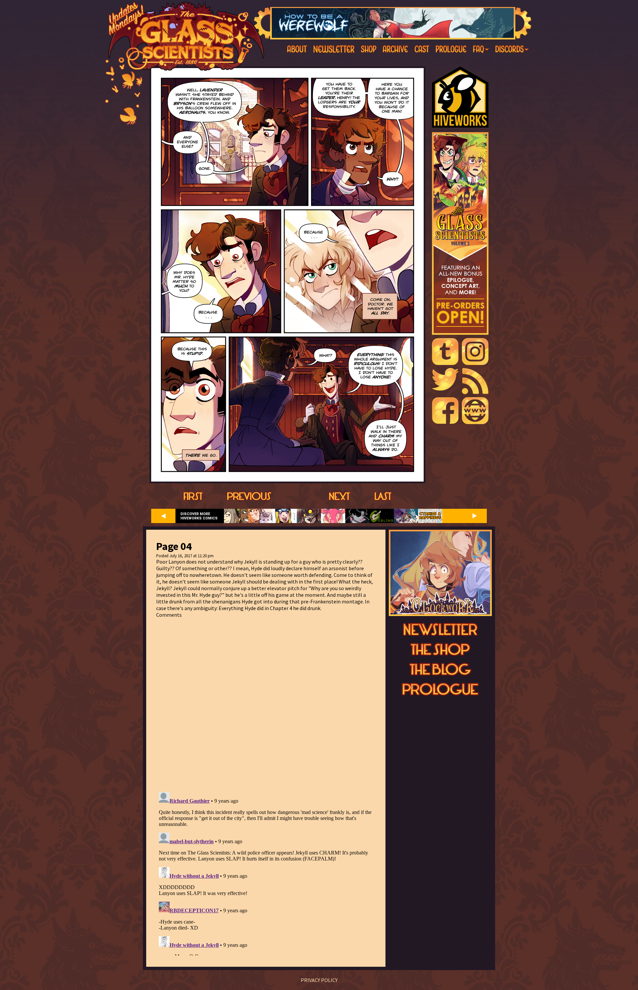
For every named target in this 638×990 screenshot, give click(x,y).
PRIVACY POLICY (319, 980)
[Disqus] (265, 701)
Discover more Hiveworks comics (199, 516)
